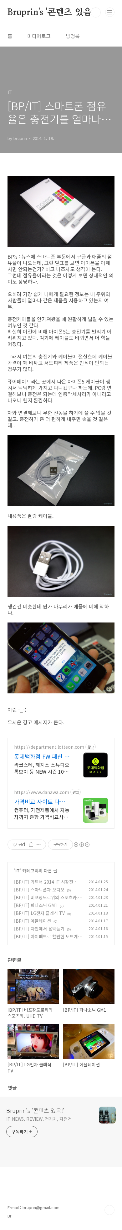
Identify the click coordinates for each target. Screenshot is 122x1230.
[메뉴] (109, 12)
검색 (95, 12)
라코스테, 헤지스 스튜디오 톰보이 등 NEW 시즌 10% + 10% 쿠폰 (41, 768)
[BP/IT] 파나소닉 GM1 (35, 905)
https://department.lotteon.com (49, 747)
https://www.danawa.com (41, 792)
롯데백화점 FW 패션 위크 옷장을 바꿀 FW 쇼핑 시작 (41, 756)
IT (17, 870)
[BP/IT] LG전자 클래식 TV (39, 913)
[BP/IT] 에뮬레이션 (32, 921)
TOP (109, 1210)
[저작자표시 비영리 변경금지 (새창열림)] (81, 844)
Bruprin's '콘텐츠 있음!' (52, 12)
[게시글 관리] (39, 844)
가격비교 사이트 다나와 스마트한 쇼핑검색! (42, 801)
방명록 (73, 36)
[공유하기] (31, 844)
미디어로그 (39, 36)
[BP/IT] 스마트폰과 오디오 (39, 889)
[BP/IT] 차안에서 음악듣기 (39, 928)
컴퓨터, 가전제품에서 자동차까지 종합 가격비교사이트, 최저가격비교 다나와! (41, 813)
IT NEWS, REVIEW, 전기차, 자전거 (39, 1119)
